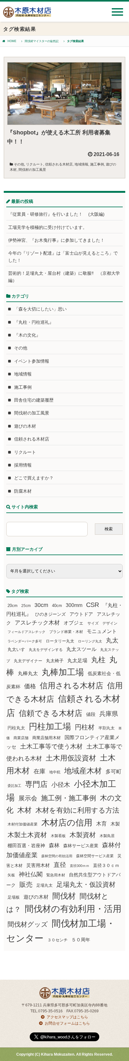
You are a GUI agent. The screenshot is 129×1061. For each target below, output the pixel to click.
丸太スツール (81, 649)
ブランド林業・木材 (66, 632)
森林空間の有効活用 (56, 856)
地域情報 (81, 164)
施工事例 (97, 164)
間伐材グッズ (28, 924)
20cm (13, 606)
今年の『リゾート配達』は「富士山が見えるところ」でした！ (63, 257)
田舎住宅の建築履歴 (34, 400)
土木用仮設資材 (71, 758)
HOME (12, 41)
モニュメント (102, 631)
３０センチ (57, 940)
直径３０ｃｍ (106, 865)
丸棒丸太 (28, 673)
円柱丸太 (16, 727)
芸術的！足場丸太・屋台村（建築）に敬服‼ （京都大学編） (64, 277)
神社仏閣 (31, 874)
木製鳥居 (107, 836)
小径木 (60, 784)
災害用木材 (38, 865)
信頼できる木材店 (50, 713)
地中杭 (54, 772)
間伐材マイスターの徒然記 (42, 41)
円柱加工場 (50, 726)
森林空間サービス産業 (95, 856)
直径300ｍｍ (79, 866)
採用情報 (23, 465)
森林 (54, 845)
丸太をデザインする (46, 649)
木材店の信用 (66, 822)
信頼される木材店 (59, 164)
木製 (115, 823)
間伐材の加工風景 (32, 169)
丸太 (112, 640)
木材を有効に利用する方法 (77, 810)
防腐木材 (23, 491)
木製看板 (58, 836)
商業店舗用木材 (46, 737)
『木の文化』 (27, 335)
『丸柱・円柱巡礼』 (34, 322)
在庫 (39, 771)
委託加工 (14, 786)
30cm (41, 605)
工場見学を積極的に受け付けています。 (47, 227)
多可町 (113, 771)
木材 (24, 810)
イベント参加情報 (31, 361)
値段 (90, 714)
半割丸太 (106, 728)
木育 (101, 824)
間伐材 (64, 896)
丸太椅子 (55, 660)
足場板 (14, 897)
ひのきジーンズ (50, 614)
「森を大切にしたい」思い (40, 308)
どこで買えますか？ (34, 477)
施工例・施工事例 (68, 798)
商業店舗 (20, 738)
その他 (19, 164)
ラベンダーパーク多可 (25, 641)
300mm (74, 605)
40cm (57, 606)
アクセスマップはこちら (67, 1017)
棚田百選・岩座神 (26, 845)
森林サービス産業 (80, 845)
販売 (26, 884)
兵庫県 (108, 713)
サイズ (93, 623)
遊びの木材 (25, 426)
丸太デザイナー (28, 661)
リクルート (34, 164)
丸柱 (98, 660)
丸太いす (16, 649)
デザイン (109, 623)
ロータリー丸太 (60, 641)
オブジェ (74, 622)
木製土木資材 (27, 834)
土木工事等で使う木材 (51, 746)
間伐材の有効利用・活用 (73, 909)
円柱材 (85, 727)
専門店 (36, 784)
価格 (30, 686)
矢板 (11, 875)
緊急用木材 (55, 875)
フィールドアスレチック (26, 632)
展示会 (27, 798)
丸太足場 (77, 660)
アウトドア (81, 614)
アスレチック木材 (37, 623)
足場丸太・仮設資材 (86, 884)
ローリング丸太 (90, 641)
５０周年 (80, 939)
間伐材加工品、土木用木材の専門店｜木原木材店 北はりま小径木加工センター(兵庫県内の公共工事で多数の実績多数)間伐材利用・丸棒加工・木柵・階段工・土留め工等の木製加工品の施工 (27, 15)
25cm (26, 606)
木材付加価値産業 (23, 824)
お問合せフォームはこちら (67, 1023)
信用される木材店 (71, 685)
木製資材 (83, 834)
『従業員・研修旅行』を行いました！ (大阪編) (58, 214)
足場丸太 (44, 885)
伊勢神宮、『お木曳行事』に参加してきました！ (56, 240)
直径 (60, 864)
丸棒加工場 (63, 672)
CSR (92, 604)
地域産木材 (83, 770)
